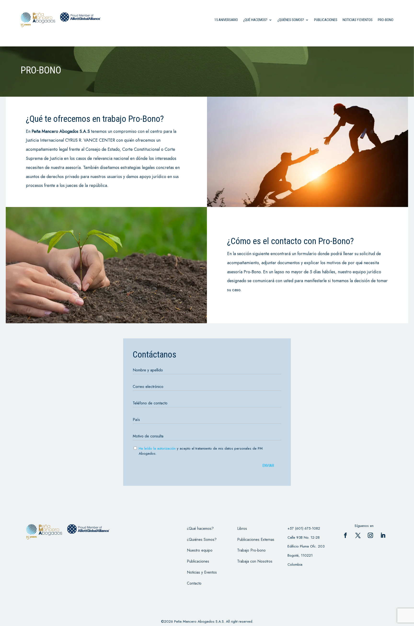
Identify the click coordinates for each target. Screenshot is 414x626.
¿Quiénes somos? (290, 20)
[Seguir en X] (358, 535)
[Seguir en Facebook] (345, 535)
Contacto (194, 583)
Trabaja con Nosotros (254, 561)
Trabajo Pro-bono (251, 550)
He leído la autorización (157, 448)
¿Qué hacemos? (255, 20)
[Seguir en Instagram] (370, 535)
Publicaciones (325, 20)
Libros (242, 528)
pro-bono (385, 20)
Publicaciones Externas (255, 539)
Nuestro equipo (200, 550)
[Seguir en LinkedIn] (383, 535)
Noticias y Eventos (358, 20)
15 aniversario (226, 20)
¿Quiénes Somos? (202, 539)
